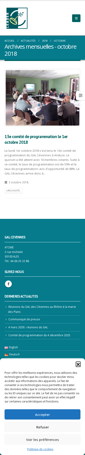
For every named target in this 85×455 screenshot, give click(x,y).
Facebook (8, 284)
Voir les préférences (42, 439)
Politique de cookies (40, 449)
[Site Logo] (17, 18)
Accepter (42, 414)
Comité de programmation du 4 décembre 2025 (39, 335)
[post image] (42, 98)
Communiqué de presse (24, 319)
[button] (78, 364)
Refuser (42, 427)
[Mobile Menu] (76, 18)
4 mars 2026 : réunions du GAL (28, 327)
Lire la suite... (13, 190)
